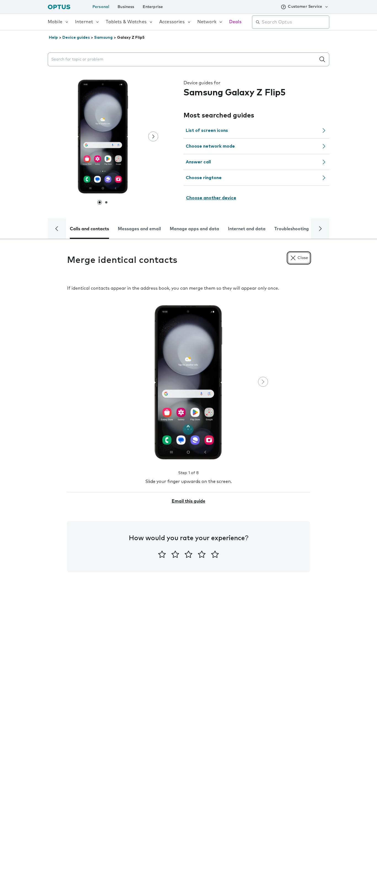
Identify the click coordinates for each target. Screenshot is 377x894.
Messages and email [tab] (139, 229)
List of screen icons (207, 130)
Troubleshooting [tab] (291, 229)
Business (126, 7)
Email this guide (188, 501)
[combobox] (294, 22)
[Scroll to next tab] (320, 228)
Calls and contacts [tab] (89, 229)
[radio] (162, 554)
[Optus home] (59, 7)
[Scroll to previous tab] (57, 228)
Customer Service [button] (305, 7)
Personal (100, 7)
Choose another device (211, 198)
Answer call (198, 162)
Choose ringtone (204, 178)
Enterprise (153, 7)
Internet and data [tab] (247, 229)
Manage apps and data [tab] (194, 229)
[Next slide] (153, 137)
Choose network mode (210, 146)
